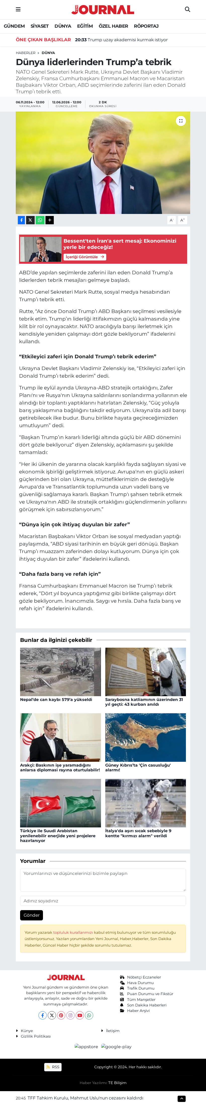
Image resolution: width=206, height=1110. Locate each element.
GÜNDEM (14, 26)
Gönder (32, 915)
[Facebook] (42, 1015)
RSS (55, 1067)
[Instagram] (70, 1015)
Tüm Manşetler (141, 999)
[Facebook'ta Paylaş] (21, 220)
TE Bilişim (117, 1083)
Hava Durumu (140, 983)
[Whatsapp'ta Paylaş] (40, 220)
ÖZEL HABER (113, 26)
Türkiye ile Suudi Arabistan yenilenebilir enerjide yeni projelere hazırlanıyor (57, 835)
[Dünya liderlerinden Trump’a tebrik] (103, 163)
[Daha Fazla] (49, 220)
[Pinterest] (61, 1015)
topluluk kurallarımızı (73, 932)
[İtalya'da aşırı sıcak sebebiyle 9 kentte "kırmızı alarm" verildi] (145, 802)
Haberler (25, 53)
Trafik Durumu (140, 988)
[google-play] (116, 1046)
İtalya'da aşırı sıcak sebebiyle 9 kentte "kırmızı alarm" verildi (138, 833)
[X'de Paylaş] (30, 220)
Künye (27, 1031)
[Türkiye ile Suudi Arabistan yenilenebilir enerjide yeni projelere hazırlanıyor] (60, 802)
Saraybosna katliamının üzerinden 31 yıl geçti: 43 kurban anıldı (144, 702)
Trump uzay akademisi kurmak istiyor (121, 39)
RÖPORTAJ (146, 26)
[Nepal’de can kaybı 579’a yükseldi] (60, 671)
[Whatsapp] (89, 1015)
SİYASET (40, 26)
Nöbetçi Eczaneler (144, 977)
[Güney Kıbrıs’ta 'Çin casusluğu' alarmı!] (145, 737)
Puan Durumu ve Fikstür (150, 994)
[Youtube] (80, 1015)
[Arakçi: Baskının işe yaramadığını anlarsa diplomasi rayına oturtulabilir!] (60, 737)
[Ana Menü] (18, 9)
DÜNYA (63, 26)
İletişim (113, 1031)
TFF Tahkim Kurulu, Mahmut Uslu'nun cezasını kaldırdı (85, 1097)
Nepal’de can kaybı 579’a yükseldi (56, 699)
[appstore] (87, 1046)
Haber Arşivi (138, 1010)
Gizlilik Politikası (36, 1036)
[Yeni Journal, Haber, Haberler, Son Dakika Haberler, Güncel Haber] (102, 9)
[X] (52, 1015)
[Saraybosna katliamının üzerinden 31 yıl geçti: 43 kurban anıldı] (145, 671)
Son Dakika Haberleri (147, 1005)
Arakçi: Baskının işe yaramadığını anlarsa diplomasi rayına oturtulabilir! (60, 767)
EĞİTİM (85, 26)
